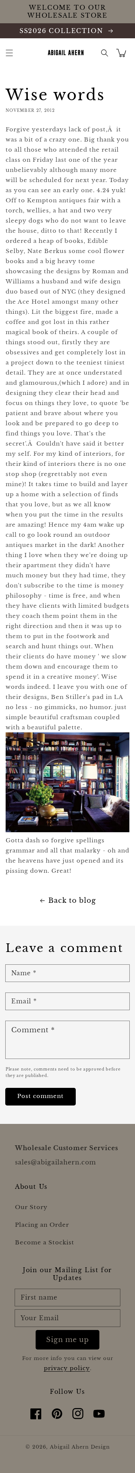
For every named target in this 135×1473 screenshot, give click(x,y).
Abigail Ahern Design (80, 1447)
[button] (9, 53)
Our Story (31, 1207)
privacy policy (67, 1368)
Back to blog (72, 900)
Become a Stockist (44, 1242)
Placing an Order (42, 1224)
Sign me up (67, 1340)
